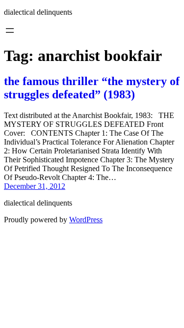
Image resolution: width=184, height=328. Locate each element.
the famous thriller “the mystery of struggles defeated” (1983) (92, 88)
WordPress (86, 219)
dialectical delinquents (38, 12)
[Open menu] (10, 30)
